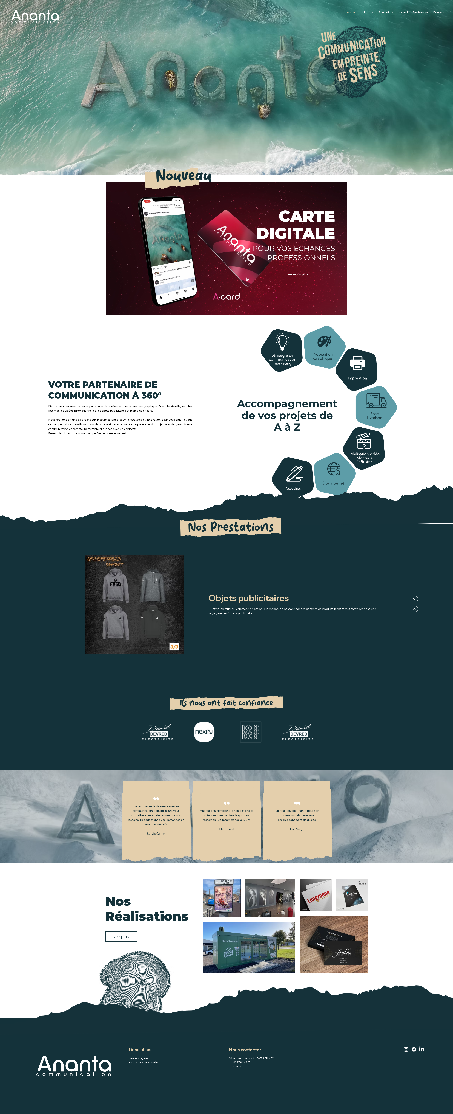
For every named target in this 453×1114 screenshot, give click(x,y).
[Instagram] (406, 1049)
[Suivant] (415, 609)
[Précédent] (415, 599)
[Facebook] (414, 1049)
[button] (340, 311)
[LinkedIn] (422, 1049)
